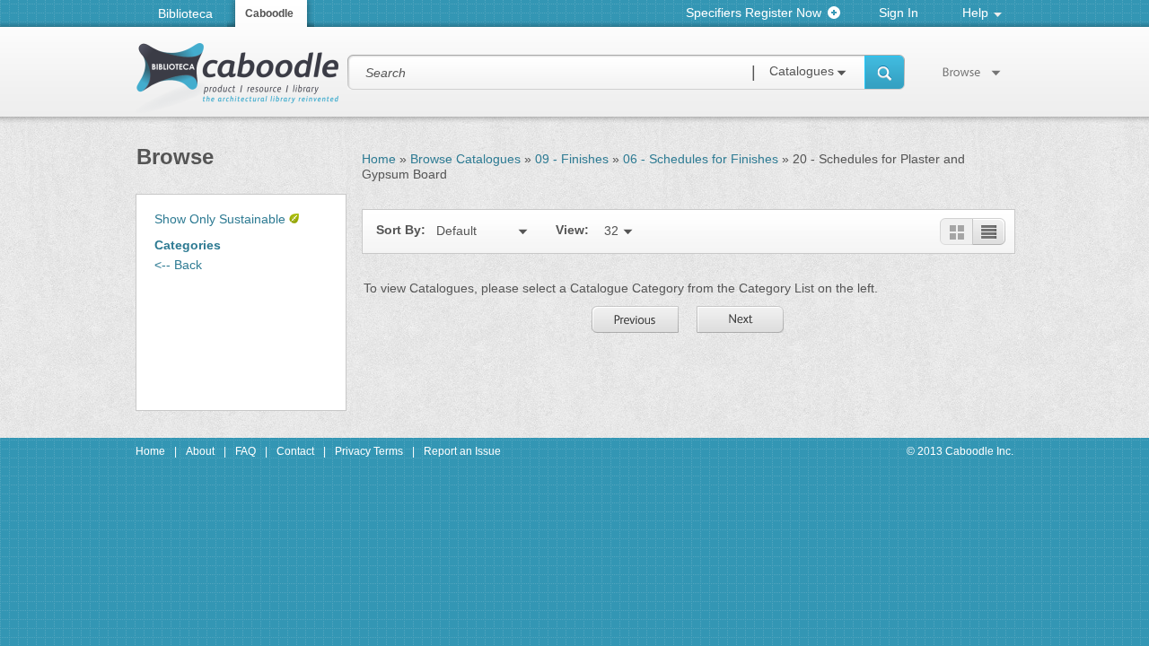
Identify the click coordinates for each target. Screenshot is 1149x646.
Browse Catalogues (465, 159)
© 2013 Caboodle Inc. (960, 451)
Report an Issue (462, 451)
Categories (187, 245)
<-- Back (178, 265)
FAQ (245, 451)
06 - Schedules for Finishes (700, 159)
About (200, 451)
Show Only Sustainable (219, 219)
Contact (295, 451)
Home (379, 159)
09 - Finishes (572, 159)
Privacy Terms (369, 451)
